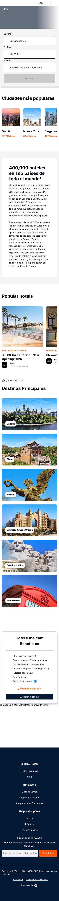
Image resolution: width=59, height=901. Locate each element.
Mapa (27, 622)
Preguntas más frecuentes (29, 803)
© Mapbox (5, 705)
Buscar (29, 78)
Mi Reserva (29, 824)
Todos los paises (29, 771)
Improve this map (40, 705)
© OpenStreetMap (21, 705)
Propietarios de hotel (29, 797)
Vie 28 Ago (15, 54)
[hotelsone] (13, 3)
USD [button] (40, 3)
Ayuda (29, 818)
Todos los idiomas (30, 830)
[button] (31, 3)
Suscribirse (48, 853)
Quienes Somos (29, 791)
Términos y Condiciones (37, 879)
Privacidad (18, 879)
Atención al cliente (29, 696)
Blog (29, 776)
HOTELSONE (32, 871)
